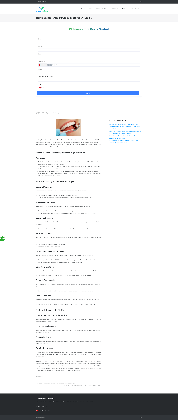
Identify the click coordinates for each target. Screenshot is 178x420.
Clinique (90, 8)
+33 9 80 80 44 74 (41, 1)
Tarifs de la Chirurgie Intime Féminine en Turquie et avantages (82, 385)
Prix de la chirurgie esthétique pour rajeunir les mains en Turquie (56, 383)
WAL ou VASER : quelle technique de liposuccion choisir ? (124, 124)
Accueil (83, 8)
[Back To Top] (173, 415)
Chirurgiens (114, 8)
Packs (123, 8)
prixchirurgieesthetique (53, 113)
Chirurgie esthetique (101, 8)
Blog (141, 1)
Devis (137, 8)
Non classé (40, 376)
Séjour (131, 8)
